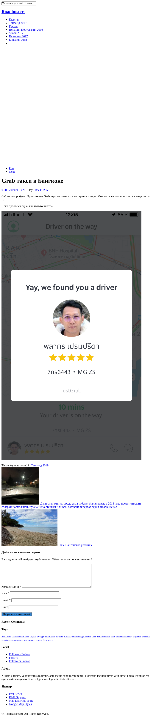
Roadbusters (13, 11)
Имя (5, 593)
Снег (94, 636)
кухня (24, 640)
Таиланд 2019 (17, 22)
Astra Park (6, 636)
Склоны (87, 636)
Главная (14, 19)
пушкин (31, 640)
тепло (50, 640)
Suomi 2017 (16, 33)
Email (6, 600)
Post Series (15, 694)
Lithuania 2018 (18, 39)
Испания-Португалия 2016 (26, 29)
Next (12, 171)
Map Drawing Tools (21, 700)
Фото (107, 636)
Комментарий (11, 586)
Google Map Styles (20, 704)
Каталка (67, 636)
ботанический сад (124, 636)
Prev (11, 168)
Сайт (4, 607)
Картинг (59, 636)
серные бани (41, 640)
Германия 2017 (18, 36)
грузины (137, 636)
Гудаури (40, 636)
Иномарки (50, 636)
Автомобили (18, 636)
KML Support (17, 697)
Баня (26, 636)
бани (113, 636)
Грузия (13, 26)
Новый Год (77, 636)
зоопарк (17, 640)
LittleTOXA (40, 190)
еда (11, 640)
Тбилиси (101, 636)
